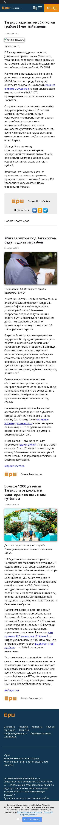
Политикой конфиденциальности (36, 813)
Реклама (23, 726)
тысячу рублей (27, 444)
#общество (11, 690)
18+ (49, 8)
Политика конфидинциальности (16, 731)
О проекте (9, 726)
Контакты (37, 726)
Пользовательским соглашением (29, 812)
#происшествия (14, 466)
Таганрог (15, 8)
